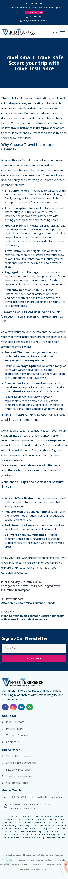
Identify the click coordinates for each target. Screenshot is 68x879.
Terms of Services (17, 735)
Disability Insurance (18, 769)
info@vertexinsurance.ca (35, 20)
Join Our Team (15, 722)
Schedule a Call (34, 12)
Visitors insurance (17, 783)
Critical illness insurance (21, 763)
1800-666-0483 (36, 16)
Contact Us (13, 742)
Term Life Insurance (18, 756)
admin (37, 582)
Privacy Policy (14, 729)
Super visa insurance (19, 776)
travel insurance (31, 586)
